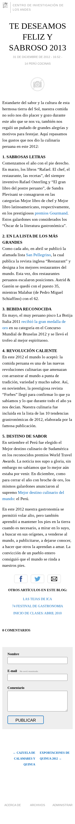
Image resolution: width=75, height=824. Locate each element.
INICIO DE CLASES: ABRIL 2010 (37, 613)
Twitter (37, 579)
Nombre (13, 654)
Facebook (21, 579)
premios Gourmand (51, 213)
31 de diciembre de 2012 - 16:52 (36, 57)
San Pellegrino (38, 254)
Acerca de (12, 805)
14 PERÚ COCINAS (38, 63)
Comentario (16, 688)
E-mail (23, 671)
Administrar (62, 805)
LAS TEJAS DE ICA (37, 599)
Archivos (37, 805)
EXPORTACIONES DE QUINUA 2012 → (55, 755)
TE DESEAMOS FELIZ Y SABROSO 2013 (37, 36)
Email (54, 579)
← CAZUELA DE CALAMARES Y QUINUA (24, 758)
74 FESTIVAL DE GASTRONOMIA (37, 606)
